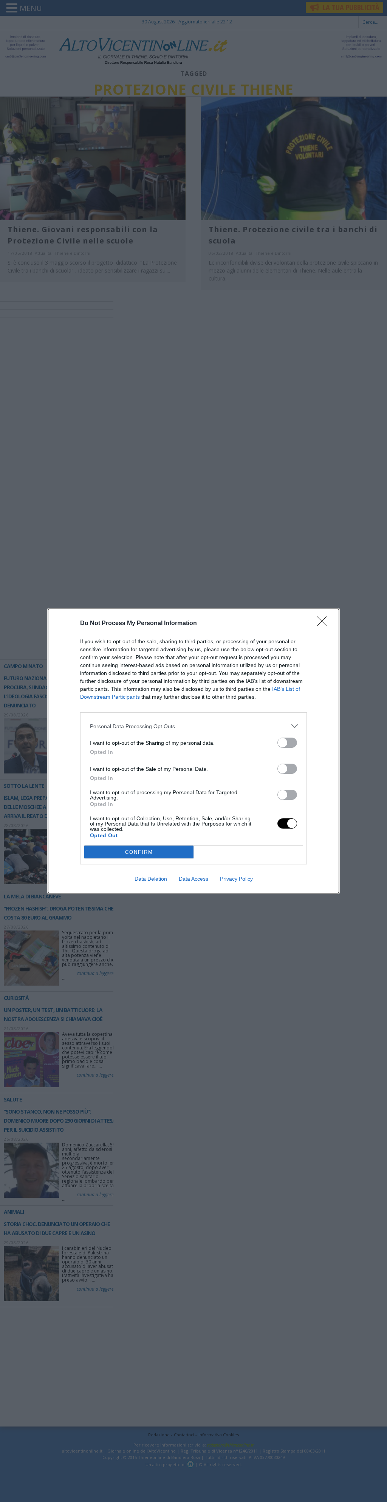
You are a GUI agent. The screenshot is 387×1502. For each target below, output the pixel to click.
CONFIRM (139, 852)
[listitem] (193, 726)
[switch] (287, 743)
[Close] (324, 623)
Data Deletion (151, 879)
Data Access (193, 879)
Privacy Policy (236, 879)
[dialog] (193, 751)
